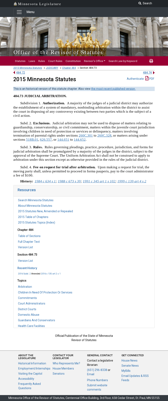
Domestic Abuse (28, 314)
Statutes (20, 61)
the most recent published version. (113, 88)
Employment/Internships (34, 368)
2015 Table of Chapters (33, 217)
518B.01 (32, 140)
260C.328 (104, 135)
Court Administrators (31, 303)
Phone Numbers (97, 380)
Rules (41, 61)
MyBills (126, 370)
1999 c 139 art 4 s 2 (131, 181)
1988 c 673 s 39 (69, 181)
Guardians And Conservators (36, 320)
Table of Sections (29, 236)
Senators (59, 373)
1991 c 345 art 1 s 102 (99, 181)
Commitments (27, 298)
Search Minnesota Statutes (35, 200)
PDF (151, 78)
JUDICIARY (52, 67)
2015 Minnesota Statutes (27, 67)
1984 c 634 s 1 (45, 181)
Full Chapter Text (29, 241)
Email (90, 374)
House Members (63, 368)
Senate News (130, 365)
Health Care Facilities (31, 326)
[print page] (151, 61)
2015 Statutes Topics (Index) (36, 222)
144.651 (63, 140)
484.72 (20, 72)
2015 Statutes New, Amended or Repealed (45, 211)
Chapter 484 (69, 67)
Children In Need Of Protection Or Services (45, 292)
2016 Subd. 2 (24, 273)
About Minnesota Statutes (35, 205)
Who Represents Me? (66, 363)
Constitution (73, 61)
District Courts (27, 309)
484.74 (147, 72)
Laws (32, 61)
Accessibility (26, 378)
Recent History (27, 268)
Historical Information (32, 363)
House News (129, 360)
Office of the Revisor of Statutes (58, 52)
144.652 (80, 140)
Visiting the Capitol (30, 373)
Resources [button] (27, 190)
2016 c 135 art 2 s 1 (51, 273)
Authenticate (135, 78)
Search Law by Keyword (123, 61)
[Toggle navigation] (19, 12)
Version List (25, 247)
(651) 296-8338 (97, 370)
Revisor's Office (93, 61)
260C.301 (86, 135)
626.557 (46, 140)
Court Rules (55, 61)
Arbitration (25, 286)
